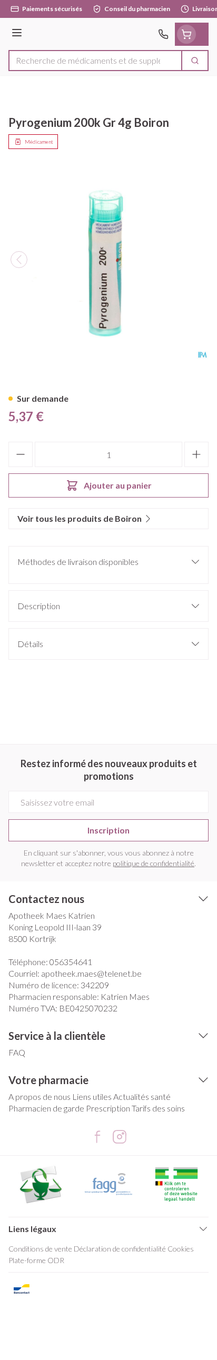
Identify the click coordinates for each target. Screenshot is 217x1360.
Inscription (108, 830)
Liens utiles (92, 1096)
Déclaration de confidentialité (120, 1248)
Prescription (108, 1108)
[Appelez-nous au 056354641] (163, 34)
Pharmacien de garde (46, 1108)
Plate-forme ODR (36, 1260)
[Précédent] (19, 259)
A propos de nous (39, 1096)
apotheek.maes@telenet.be (91, 973)
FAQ (16, 1052)
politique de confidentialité (153, 863)
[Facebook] (97, 1137)
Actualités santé (142, 1096)
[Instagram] (119, 1137)
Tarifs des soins (158, 1108)
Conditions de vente (40, 1248)
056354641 (71, 962)
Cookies (180, 1248)
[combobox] (95, 60)
